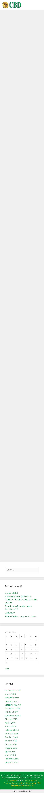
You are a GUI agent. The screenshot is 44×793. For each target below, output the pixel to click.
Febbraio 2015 (12, 759)
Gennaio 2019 (11, 701)
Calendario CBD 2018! (19, 48)
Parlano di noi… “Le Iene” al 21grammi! (21, 424)
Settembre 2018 (13, 705)
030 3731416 (11, 780)
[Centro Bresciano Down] (11, 5)
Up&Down (10, 613)
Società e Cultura (31, 438)
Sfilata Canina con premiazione (20, 616)
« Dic (7, 669)
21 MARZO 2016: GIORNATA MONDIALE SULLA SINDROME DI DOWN (20, 465)
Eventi (9, 136)
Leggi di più (13, 75)
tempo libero (21, 136)
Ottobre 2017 (11, 712)
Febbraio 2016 (12, 730)
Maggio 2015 (11, 748)
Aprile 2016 (10, 723)
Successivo (11, 554)
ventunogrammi (26, 360)
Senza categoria (14, 31)
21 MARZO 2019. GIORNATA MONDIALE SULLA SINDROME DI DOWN (21, 599)
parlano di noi (13, 438)
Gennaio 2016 (11, 733)
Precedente (11, 551)
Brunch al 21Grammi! (18, 321)
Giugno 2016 (11, 719)
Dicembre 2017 (12, 708)
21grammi (11, 360)
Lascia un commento (17, 34)
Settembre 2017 (13, 715)
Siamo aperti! (13, 511)
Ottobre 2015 (11, 737)
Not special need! (16, 154)
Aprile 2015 (10, 751)
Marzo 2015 (10, 755)
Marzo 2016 (10, 726)
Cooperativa (12, 531)
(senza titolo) (11, 593)
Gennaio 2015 (11, 762)
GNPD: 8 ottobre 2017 (19, 258)
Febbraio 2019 (12, 697)
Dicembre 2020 (12, 690)
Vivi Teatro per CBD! (18, 101)
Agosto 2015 (11, 741)
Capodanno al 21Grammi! (21, 18)
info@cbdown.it (31, 780)
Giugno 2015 (11, 744)
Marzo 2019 (10, 694)
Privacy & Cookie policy (14, 783)
